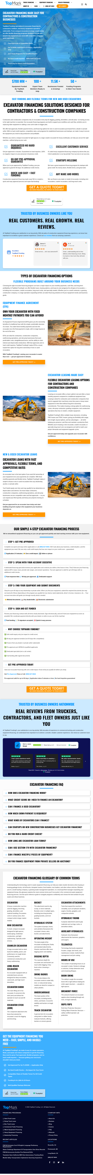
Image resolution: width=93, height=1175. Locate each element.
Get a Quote (62, 6)
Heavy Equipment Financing (13, 1132)
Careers (51, 1127)
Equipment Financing (46, 2)
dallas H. (45, 243)
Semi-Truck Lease (9, 1118)
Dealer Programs (63, 2)
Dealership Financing (11, 1135)
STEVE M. (73, 243)
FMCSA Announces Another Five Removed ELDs (18, 1152)
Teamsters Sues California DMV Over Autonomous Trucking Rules (23, 1155)
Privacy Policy (53, 1135)
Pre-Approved (12, 674)
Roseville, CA (52, 1145)
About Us (26, 6)
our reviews (48, 235)
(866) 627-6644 (49, 6)
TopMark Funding (18, 253)
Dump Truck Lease (10, 1121)
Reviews (51, 1121)
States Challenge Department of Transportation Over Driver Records (24, 1149)
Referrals (51, 1132)
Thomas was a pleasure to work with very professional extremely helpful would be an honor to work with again (48, 254)
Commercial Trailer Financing (13, 1127)
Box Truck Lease (9, 1124)
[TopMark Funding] (13, 4)
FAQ (50, 1129)
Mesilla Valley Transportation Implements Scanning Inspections (22, 1157)
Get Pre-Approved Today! (23, 362)
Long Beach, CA (53, 1153)
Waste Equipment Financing (13, 1129)
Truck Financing (28, 2)
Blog (36, 6)
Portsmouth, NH (53, 1149)
